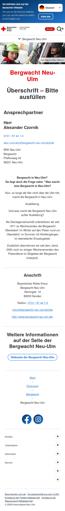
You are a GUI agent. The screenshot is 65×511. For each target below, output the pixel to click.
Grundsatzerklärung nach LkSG (43, 494)
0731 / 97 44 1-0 (13, 136)
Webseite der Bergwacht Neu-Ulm (32, 357)
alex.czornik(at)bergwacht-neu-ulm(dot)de (29, 143)
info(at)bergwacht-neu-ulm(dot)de (32, 310)
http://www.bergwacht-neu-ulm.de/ (32, 317)
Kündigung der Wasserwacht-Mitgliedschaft (30, 499)
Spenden (50, 29)
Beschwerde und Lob (15, 494)
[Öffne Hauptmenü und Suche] (60, 29)
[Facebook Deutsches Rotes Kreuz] (27, 419)
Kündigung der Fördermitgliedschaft (22, 497)
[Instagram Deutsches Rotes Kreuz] (38, 419)
